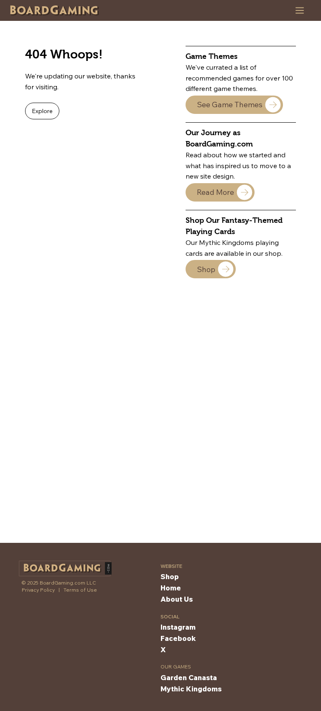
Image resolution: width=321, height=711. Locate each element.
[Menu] (300, 10)
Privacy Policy (38, 590)
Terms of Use (80, 590)
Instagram (178, 627)
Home (170, 587)
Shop (169, 576)
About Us (176, 599)
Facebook (178, 638)
